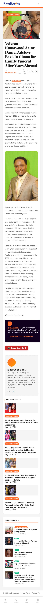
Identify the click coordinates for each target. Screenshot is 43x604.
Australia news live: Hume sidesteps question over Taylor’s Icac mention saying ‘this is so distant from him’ (24, 578)
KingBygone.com (13, 593)
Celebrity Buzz (13, 15)
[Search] (39, 4)
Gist (16, 538)
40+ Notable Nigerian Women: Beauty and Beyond (25, 542)
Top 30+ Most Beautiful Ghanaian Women (23, 553)
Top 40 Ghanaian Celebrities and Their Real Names (25, 565)
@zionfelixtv (13, 328)
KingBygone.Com (10, 72)
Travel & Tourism (21, 527)
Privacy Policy (25, 593)
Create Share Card (17, 348)
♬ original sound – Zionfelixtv (20, 336)
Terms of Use (36, 593)
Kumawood (16, 81)
